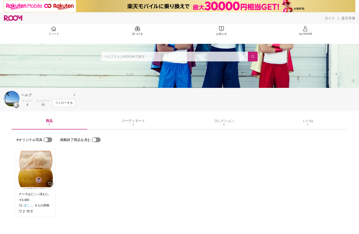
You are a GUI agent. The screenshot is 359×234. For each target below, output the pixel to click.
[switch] (47, 139)
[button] (12, 98)
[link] (35, 169)
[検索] (253, 56)
